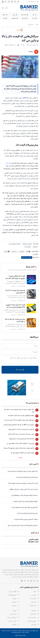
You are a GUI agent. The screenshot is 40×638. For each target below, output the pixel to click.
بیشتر (20, 458)
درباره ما (34, 595)
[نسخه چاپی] (18, 45)
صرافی (14, 611)
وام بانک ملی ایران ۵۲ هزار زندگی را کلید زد (27, 477)
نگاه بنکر (14, 625)
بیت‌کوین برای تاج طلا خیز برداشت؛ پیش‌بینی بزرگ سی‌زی (23, 525)
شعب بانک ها (12, 621)
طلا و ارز (14, 602)
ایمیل (34, 254)
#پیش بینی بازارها (27, 244)
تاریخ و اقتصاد (12, 595)
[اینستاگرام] (3, 1)
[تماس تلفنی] (18, 1)
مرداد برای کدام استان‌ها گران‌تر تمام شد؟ (27, 513)
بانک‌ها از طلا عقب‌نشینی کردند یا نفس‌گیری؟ (21, 439)
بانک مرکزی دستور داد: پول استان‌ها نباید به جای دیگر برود (19, 410)
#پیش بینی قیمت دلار (14, 244)
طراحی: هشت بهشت (20, 635)
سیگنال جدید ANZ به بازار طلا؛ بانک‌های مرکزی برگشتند (18, 425)
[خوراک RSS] (6, 1)
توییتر (20, 251)
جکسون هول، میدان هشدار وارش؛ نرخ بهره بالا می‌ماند (18, 448)
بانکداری (33, 611)
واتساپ (13, 251)
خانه (37, 25)
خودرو (14, 599)
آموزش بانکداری (31, 621)
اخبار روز (30, 25)
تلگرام (27, 251)
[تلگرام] (9, 1)
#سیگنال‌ (35, 247)
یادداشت (13, 606)
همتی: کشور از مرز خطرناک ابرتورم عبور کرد (22, 453)
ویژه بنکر (33, 625)
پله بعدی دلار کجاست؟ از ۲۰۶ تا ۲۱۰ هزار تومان (21, 429)
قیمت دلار (9, 163)
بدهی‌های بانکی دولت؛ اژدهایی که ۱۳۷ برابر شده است (19, 420)
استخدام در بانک (11, 618)
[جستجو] (6, 8)
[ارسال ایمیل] (15, 1)
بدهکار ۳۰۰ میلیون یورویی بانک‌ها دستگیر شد (26, 519)
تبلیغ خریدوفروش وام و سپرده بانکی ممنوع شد (21, 415)
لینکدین (6, 251)
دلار (33, 201)
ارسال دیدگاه (19, 370)
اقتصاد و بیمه (12, 592)
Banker (26, 98)
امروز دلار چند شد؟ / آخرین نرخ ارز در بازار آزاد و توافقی (24, 489)
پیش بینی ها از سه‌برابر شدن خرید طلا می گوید (21, 434)
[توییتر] (12, 1)
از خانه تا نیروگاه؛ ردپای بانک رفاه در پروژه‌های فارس (24, 495)
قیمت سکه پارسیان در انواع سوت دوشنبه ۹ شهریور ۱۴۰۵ (23, 483)
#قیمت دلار (27, 247)
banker (31, 52)
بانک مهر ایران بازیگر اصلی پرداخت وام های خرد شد (24, 507)
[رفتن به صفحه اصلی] (29, 8)
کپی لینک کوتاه (25, 257)
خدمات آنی (13, 614)
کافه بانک (33, 614)
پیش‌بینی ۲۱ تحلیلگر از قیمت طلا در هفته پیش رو (20, 443)
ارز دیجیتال (33, 606)
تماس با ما (33, 599)
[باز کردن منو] (3, 8)
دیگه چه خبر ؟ (32, 618)
